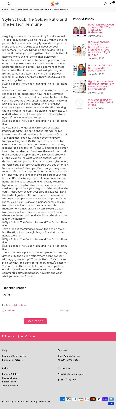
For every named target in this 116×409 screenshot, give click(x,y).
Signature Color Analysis (14, 356)
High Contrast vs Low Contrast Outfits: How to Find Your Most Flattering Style (101, 85)
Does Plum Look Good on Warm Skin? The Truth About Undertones (101, 28)
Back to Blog (36, 321)
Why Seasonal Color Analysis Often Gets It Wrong (101, 102)
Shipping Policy (9, 378)
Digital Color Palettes (12, 359)
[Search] (9, 4)
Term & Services (10, 385)
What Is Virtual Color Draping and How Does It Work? (100, 68)
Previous (9, 310)
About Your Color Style (69, 359)
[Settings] (105, 4)
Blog (12, 10)
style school (19, 305)
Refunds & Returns (11, 374)
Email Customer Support (71, 374)
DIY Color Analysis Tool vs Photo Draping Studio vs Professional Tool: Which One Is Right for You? (99, 48)
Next (63, 310)
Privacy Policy (9, 381)
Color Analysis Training (69, 356)
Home (5, 10)
